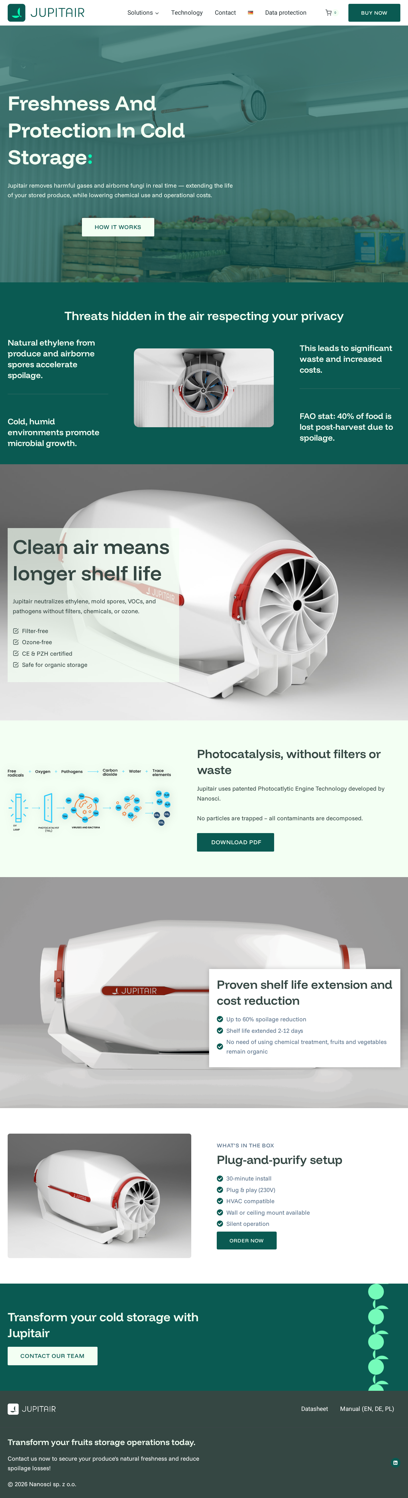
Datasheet (314, 1409)
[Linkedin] (395, 1462)
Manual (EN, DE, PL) (367, 1409)
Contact (225, 12)
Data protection (286, 12)
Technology (187, 12)
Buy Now (374, 13)
